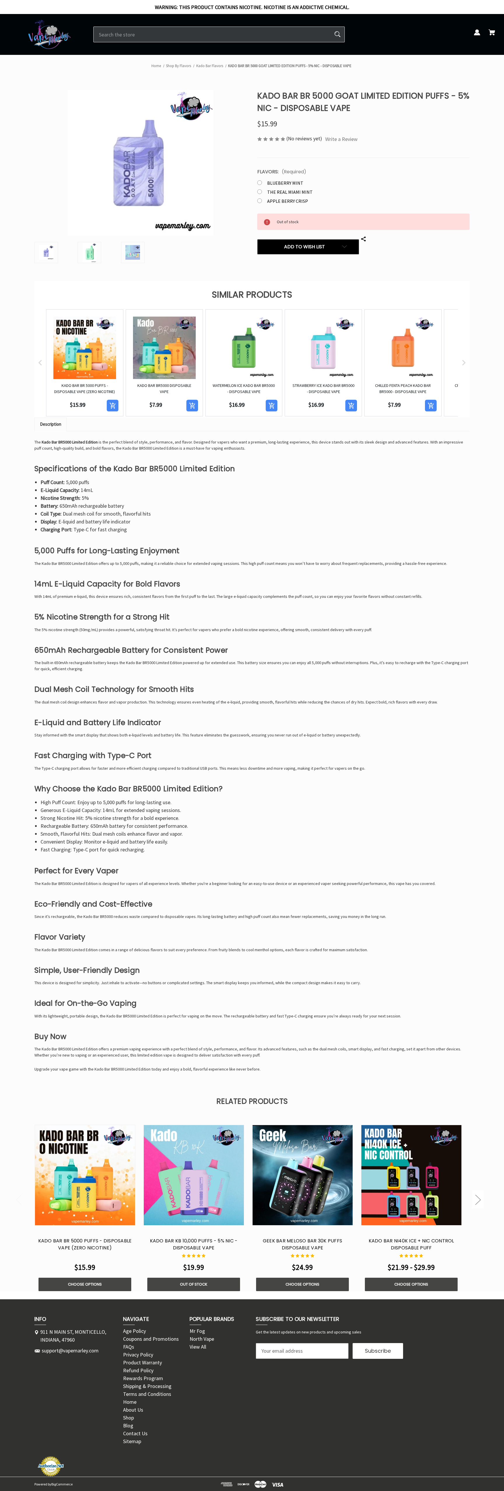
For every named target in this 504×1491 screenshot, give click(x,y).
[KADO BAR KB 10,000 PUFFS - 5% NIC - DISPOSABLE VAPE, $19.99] (194, 1175)
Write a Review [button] (341, 139)
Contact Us (135, 1433)
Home (129, 1402)
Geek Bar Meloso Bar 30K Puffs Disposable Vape (302, 1244)
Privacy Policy (138, 1354)
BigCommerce (62, 1484)
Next (478, 1200)
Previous (18, 1200)
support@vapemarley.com (70, 1350)
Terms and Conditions (147, 1394)
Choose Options (85, 1284)
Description (50, 424)
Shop (128, 1417)
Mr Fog (197, 1331)
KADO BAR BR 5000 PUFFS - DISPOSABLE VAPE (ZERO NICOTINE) (85, 1244)
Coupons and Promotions (151, 1338)
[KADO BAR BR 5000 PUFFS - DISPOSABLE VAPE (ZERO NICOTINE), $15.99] (85, 1175)
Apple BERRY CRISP (287, 201)
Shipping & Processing (147, 1386)
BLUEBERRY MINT (285, 183)
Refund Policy (138, 1370)
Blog (128, 1425)
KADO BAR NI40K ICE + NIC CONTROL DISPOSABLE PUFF (411, 1244)
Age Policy (134, 1331)
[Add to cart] (112, 405)
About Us (133, 1409)
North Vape (202, 1338)
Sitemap (132, 1441)
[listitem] (84, 363)
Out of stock (193, 1284)
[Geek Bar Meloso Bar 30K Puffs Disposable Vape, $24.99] (302, 1175)
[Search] (337, 34)
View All (198, 1346)
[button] (40, 363)
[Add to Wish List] (92, 1219)
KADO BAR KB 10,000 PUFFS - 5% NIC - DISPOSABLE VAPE (194, 1244)
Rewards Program (143, 1378)
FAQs (128, 1346)
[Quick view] (77, 1219)
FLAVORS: (281, 171)
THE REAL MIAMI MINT (290, 192)
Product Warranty (142, 1362)
